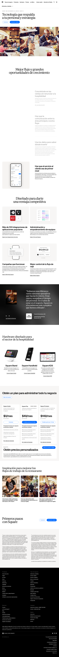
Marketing (4, 582)
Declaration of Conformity (51, 651)
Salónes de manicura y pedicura (36, 588)
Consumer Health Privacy (52, 649)
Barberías (32, 584)
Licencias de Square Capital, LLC (50, 647)
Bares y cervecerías (34, 579)
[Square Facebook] (54, 633)
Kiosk (3, 579)
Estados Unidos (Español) (9, 633)
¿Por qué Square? (6, 609)
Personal (4, 589)
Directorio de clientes (6, 586)
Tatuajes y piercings (34, 591)
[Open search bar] (54, 2)
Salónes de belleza (34, 582)
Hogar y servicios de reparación (36, 598)
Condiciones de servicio (52, 642)
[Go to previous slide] (6, 316)
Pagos (3, 575)
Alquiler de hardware (6, 621)
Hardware (4, 595)
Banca (3, 588)
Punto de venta (5, 573)
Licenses (55, 645)
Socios (31, 621)
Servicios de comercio (6, 619)
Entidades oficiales (53, 644)
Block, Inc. (55, 652)
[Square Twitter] (52, 633)
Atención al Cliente (6, 614)
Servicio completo (34, 577)
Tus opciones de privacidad (51, 636)
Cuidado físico (33, 595)
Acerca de (32, 614)
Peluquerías (32, 586)
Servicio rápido (33, 575)
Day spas (32, 589)
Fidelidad (4, 584)
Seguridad (55, 640)
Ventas (3, 612)
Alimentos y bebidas (34, 573)
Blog (3, 610)
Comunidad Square (6, 616)
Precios (3, 607)
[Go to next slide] (9, 316)
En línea (3, 577)
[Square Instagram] (56, 633)
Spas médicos (33, 593)
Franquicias (32, 600)
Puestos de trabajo (34, 617)
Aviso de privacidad (53, 638)
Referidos (32, 619)
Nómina (3, 591)
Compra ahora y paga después (8, 593)
